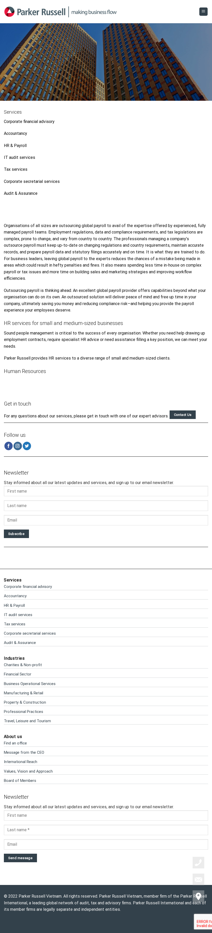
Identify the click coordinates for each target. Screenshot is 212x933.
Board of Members (20, 780)
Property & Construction (25, 702)
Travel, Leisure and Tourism (27, 721)
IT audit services (19, 157)
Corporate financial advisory (29, 121)
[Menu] (203, 11)
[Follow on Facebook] (8, 446)
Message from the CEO (24, 752)
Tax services (15, 169)
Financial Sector (17, 674)
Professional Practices (23, 711)
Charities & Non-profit (23, 665)
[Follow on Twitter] (27, 446)
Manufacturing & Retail (23, 693)
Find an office (15, 743)
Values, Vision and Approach (28, 771)
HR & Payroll (15, 145)
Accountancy (15, 133)
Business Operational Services (30, 683)
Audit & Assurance (20, 193)
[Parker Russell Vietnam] (60, 11)
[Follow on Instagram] (17, 446)
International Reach (20, 761)
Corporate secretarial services (32, 181)
